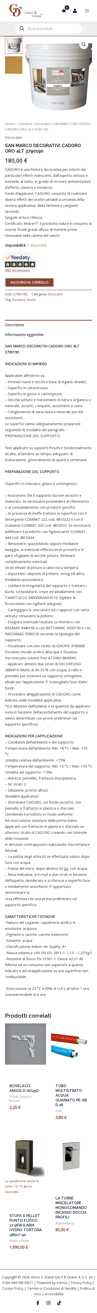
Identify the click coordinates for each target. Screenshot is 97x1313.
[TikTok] (59, 1303)
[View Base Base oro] (13, 65)
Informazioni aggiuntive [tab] (24, 334)
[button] (83, 44)
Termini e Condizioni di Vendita (51, 1288)
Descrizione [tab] (14, 324)
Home (9, 124)
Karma (62, 1282)
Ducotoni (18, 299)
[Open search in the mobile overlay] (48, 29)
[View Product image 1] (13, 45)
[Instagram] (48, 1303)
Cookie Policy (12, 1288)
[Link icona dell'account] (75, 11)
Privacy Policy (81, 1282)
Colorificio (24, 124)
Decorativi (42, 124)
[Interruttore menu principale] (87, 11)
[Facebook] (38, 1303)
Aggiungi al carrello (29, 282)
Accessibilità (54, 1293)
